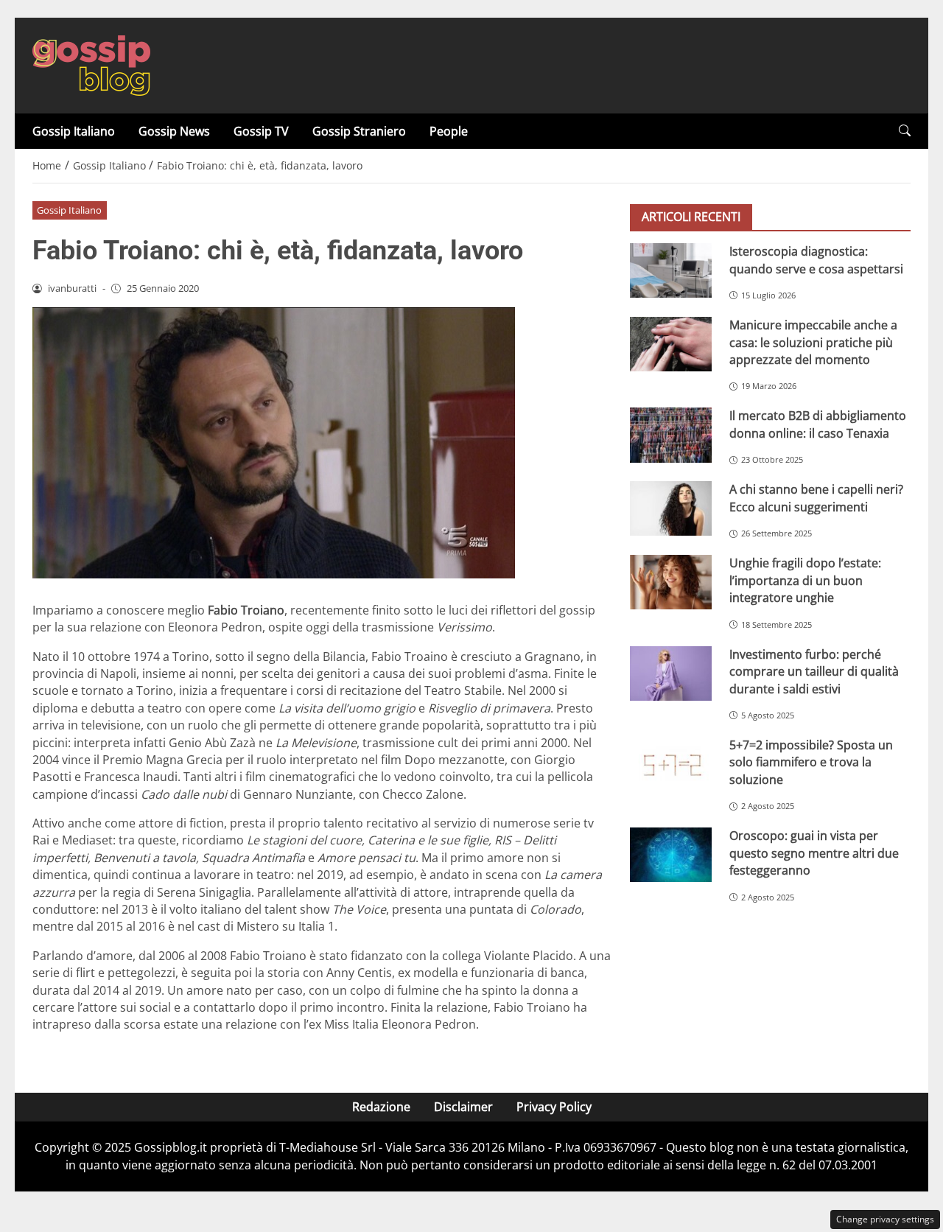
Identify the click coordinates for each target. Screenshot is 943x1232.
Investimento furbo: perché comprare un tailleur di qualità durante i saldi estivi (814, 671)
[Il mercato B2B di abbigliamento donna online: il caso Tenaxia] (671, 434)
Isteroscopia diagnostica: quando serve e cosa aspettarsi (816, 259)
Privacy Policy (554, 1107)
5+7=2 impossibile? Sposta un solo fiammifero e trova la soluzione (811, 762)
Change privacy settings (885, 1219)
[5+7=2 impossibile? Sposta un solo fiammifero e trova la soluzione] (671, 764)
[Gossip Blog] (91, 64)
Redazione (381, 1107)
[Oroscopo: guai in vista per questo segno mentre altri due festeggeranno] (671, 854)
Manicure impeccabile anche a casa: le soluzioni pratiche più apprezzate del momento (813, 342)
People (449, 131)
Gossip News (174, 131)
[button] (905, 130)
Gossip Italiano (73, 131)
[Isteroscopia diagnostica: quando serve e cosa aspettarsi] (671, 270)
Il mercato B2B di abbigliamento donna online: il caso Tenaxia (817, 424)
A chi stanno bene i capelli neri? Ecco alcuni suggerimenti (816, 497)
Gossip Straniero (359, 131)
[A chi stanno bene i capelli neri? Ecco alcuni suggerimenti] (671, 508)
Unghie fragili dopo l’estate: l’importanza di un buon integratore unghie (805, 580)
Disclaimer (463, 1107)
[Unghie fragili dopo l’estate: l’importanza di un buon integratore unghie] (671, 582)
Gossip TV (261, 131)
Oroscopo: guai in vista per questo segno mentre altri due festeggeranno (814, 852)
